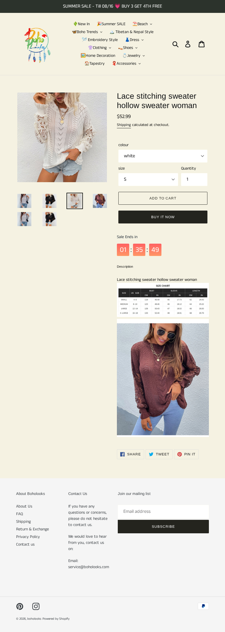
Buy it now (163, 217)
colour (123, 145)
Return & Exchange (32, 529)
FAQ (19, 514)
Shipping (124, 125)
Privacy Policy (28, 537)
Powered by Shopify (55, 618)
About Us (24, 506)
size (121, 168)
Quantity (188, 168)
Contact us (25, 544)
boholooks (34, 618)
